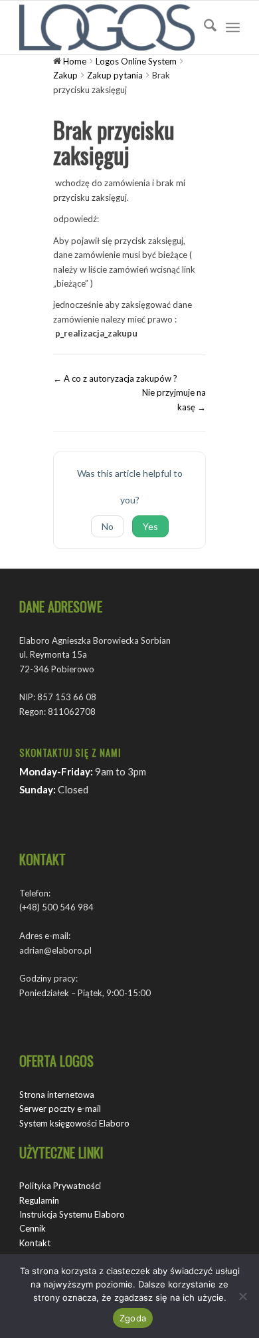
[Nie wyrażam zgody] (242, 1296)
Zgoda (133, 1318)
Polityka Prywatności (60, 1185)
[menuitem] (203, 27)
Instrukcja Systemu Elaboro (72, 1214)
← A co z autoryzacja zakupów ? (115, 378)
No (108, 526)
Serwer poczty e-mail (60, 1108)
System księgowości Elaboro (74, 1123)
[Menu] (233, 27)
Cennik (32, 1228)
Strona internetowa (56, 1094)
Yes (150, 526)
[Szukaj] (203, 27)
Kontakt (34, 1243)
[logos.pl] (107, 27)
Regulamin (39, 1200)
